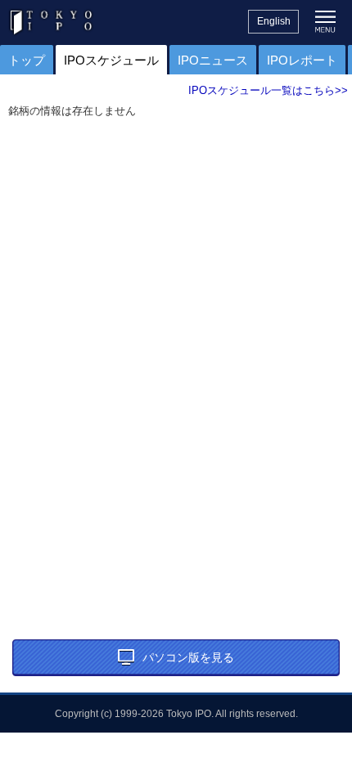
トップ (26, 60)
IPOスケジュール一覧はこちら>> (268, 90)
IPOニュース (213, 60)
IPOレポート (302, 60)
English (274, 21)
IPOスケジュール (111, 60)
